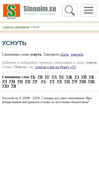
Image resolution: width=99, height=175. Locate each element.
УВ (40, 77)
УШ (82, 81)
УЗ (76, 77)
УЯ (13, 86)
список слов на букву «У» (55, 67)
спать (64, 54)
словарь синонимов (16, 26)
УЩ (91, 81)
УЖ (69, 77)
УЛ (4, 81)
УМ (12, 81)
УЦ (67, 81)
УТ (52, 81)
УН (20, 81)
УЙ (84, 77)
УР (34, 81)
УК (91, 77)
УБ (32, 77)
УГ (47, 77)
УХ (59, 81)
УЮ (5, 86)
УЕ (61, 77)
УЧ (74, 81)
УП (27, 81)
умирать (76, 54)
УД (54, 77)
